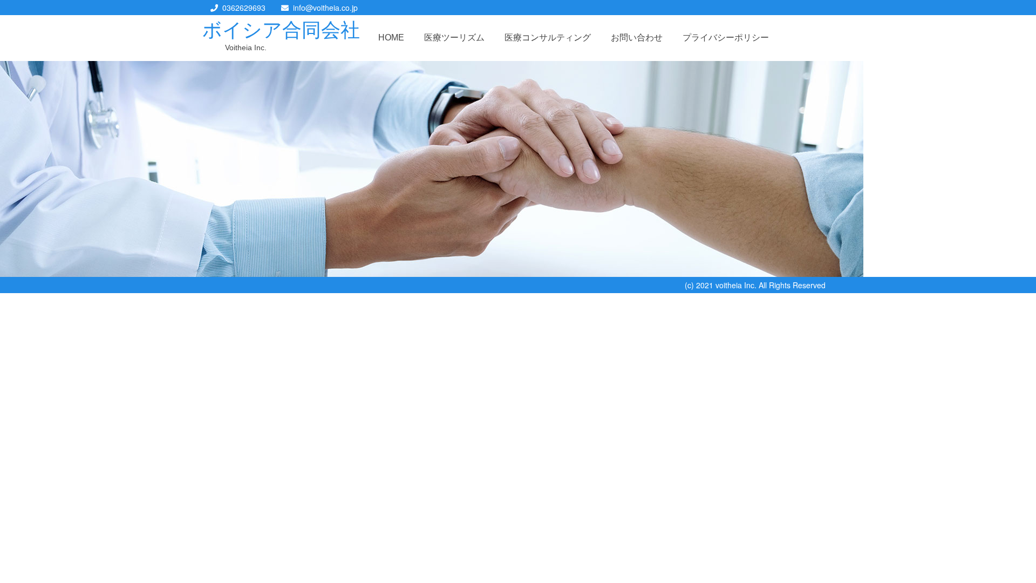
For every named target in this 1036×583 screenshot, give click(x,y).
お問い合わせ (637, 37)
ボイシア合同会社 (281, 30)
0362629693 (243, 7)
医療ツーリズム (454, 37)
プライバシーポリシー (726, 37)
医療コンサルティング (548, 37)
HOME (391, 37)
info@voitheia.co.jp (325, 7)
